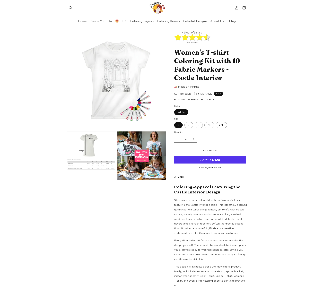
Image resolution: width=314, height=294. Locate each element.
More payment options (210, 167)
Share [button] (181, 176)
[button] (70, 7)
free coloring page (209, 281)
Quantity (178, 132)
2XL (221, 125)
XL (209, 125)
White (181, 112)
